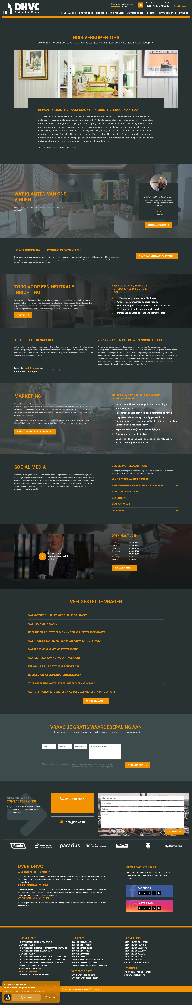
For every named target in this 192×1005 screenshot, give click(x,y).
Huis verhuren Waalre (134, 954)
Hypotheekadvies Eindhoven (137, 972)
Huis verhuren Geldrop (135, 951)
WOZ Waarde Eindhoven (135, 975)
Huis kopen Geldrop (80, 951)
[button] (145, 479)
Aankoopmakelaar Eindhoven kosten (89, 966)
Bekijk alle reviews (157, 225)
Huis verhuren (117, 13)
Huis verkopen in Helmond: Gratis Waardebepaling (43, 948)
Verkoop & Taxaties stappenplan (35, 966)
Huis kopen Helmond (81, 945)
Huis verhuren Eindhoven (136, 942)
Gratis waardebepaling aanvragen (156, 256)
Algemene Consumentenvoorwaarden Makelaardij (71, 989)
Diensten (151, 13)
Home (63, 13)
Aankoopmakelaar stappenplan (87, 960)
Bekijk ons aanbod (95, 701)
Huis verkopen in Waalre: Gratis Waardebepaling (42, 960)
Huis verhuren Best (133, 957)
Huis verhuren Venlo (133, 960)
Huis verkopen (86, 13)
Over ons (183, 13)
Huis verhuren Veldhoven (136, 948)
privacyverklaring (92, 764)
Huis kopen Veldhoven (81, 948)
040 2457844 (157, 6)
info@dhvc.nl (74, 822)
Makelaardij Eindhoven (30, 969)
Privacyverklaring (96, 989)
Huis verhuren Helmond (135, 945)
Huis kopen (101, 13)
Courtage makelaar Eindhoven (34, 975)
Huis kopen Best (79, 957)
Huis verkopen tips (28, 972)
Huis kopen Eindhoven (81, 942)
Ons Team (21, 315)
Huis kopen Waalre (80, 954)
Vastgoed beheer (135, 13)
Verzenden (173, 832)
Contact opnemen (123, 568)
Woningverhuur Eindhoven (136, 963)
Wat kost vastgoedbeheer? (84, 978)
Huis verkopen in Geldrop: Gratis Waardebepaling (42, 957)
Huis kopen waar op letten (84, 963)
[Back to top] (187, 4)
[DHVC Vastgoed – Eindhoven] (22, 9)
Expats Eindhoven (167, 13)
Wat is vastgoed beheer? (83, 975)
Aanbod (72, 13)
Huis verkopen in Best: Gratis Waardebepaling (41, 963)
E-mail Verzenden (136, 765)
